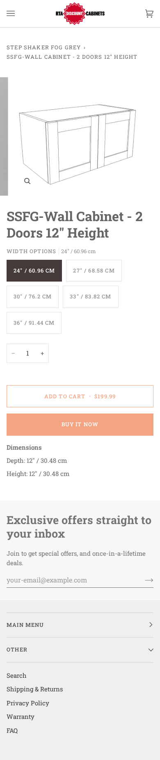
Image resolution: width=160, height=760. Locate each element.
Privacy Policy (28, 703)
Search (17, 675)
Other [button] (17, 649)
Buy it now (80, 424)
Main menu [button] (25, 624)
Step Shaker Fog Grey (44, 47)
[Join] (142, 579)
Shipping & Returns (35, 689)
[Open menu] (19, 13)
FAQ (12, 730)
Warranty (20, 716)
